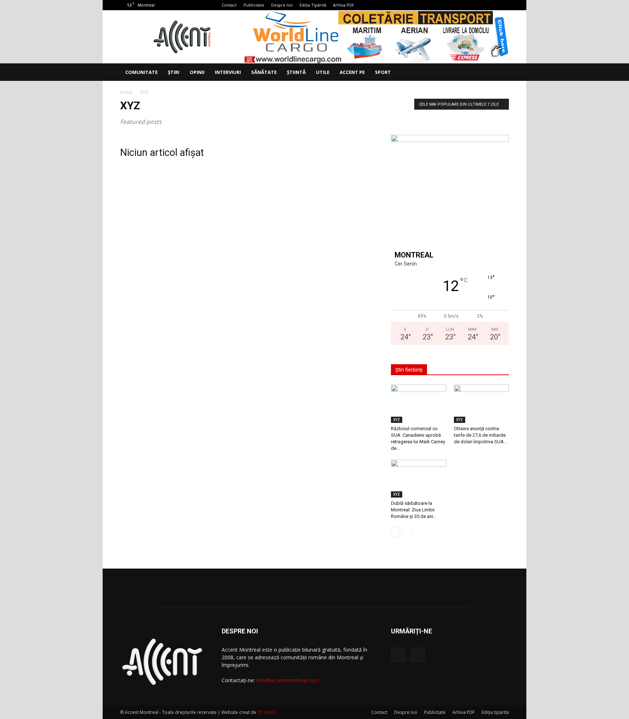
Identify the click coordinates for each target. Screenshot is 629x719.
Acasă (126, 92)
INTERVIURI (228, 72)
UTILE (322, 72)
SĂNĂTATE (264, 72)
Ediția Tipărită (313, 5)
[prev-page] (395, 532)
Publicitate (254, 5)
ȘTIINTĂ (296, 72)
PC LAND (266, 712)
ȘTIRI (173, 72)
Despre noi (282, 5)
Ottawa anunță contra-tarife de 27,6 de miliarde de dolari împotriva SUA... (480, 435)
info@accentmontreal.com (287, 680)
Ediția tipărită (495, 712)
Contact (229, 5)
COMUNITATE (141, 72)
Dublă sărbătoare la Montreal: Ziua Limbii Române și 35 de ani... (413, 509)
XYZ (396, 419)
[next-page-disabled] (407, 532)
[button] (500, 72)
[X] (503, 5)
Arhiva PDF (343, 5)
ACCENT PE (352, 72)
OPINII (197, 72)
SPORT (383, 72)
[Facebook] (491, 5)
